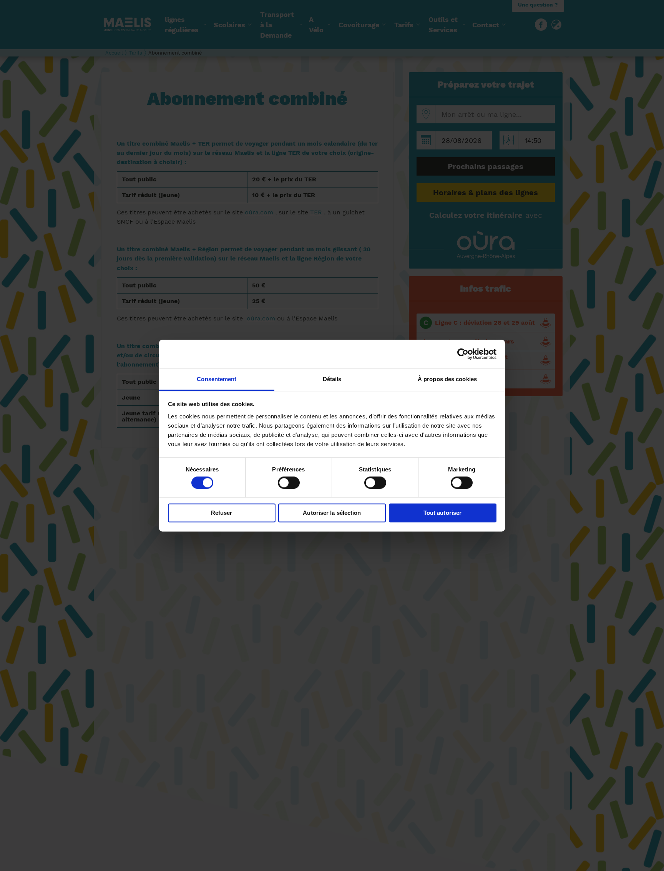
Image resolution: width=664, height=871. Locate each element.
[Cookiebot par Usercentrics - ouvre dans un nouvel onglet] (462, 354)
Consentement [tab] (216, 379)
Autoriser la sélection (332, 513)
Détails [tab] (332, 379)
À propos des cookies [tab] (447, 379)
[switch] (289, 482)
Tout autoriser (442, 513)
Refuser (221, 513)
